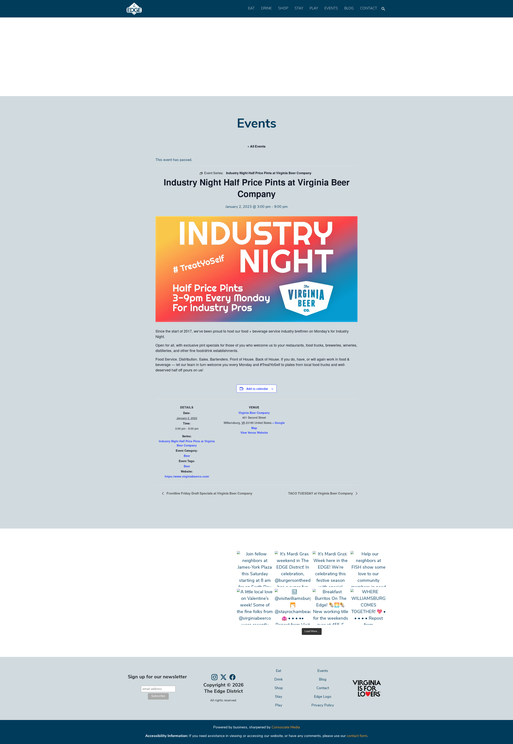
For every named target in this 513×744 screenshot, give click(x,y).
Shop (283, 8)
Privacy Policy (322, 705)
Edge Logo (322, 697)
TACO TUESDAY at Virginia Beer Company (321, 493)
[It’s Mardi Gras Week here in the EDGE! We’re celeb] (330, 569)
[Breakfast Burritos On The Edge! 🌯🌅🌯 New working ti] (330, 607)
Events (331, 8)
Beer (187, 456)
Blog (349, 8)
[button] (383, 8)
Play (314, 8)
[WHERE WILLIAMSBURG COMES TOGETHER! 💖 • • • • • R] (368, 607)
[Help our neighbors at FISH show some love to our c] (368, 569)
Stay (299, 8)
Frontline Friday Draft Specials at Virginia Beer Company (209, 493)
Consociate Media (286, 727)
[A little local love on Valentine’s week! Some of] (255, 607)
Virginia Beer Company (254, 413)
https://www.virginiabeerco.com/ (187, 476)
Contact (368, 8)
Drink (266, 8)
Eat (251, 8)
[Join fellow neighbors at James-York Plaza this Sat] (255, 569)
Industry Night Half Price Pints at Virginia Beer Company (187, 443)
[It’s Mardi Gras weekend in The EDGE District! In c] (293, 569)
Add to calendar (257, 389)
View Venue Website (254, 432)
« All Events (256, 146)
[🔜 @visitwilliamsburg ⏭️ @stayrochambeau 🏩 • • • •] (293, 607)
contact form (357, 736)
